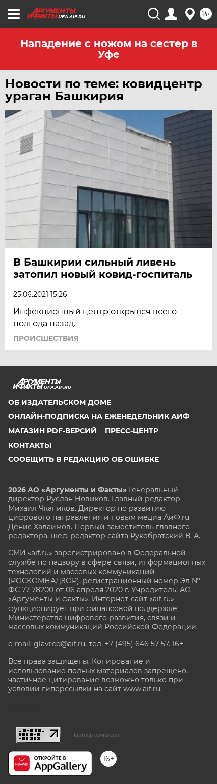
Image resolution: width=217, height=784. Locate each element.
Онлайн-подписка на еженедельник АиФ (98, 416)
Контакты (29, 445)
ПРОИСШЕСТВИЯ (46, 338)
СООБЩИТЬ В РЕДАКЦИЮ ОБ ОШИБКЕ (83, 459)
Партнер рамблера (95, 735)
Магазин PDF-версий (52, 430)
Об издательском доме (59, 402)
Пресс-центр (131, 430)
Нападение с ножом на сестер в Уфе (108, 48)
